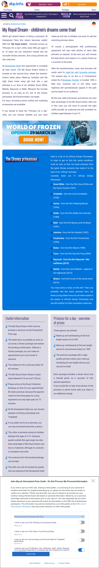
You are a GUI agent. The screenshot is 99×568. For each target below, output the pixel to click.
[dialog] (49, 522)
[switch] (81, 522)
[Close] (94, 481)
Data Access (49, 563)
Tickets (37, 9)
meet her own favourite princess (81, 72)
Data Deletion (34, 563)
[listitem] (49, 516)
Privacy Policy (64, 563)
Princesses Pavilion (70, 80)
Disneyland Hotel (12, 66)
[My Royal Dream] (94, 24)
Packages (65, 9)
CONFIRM (31, 554)
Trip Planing (7, 9)
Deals (94, 9)
